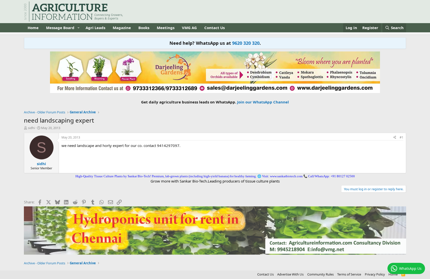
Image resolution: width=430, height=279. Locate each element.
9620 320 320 (246, 43)
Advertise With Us (290, 274)
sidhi (31, 128)
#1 (401, 137)
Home (33, 27)
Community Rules (320, 274)
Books (143, 27)
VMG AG (189, 27)
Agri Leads (95, 27)
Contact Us (214, 27)
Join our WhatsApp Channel (263, 101)
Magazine (122, 27)
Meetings (165, 27)
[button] (78, 27)
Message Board (60, 27)
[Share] (394, 137)
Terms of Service (349, 274)
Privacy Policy (375, 274)
